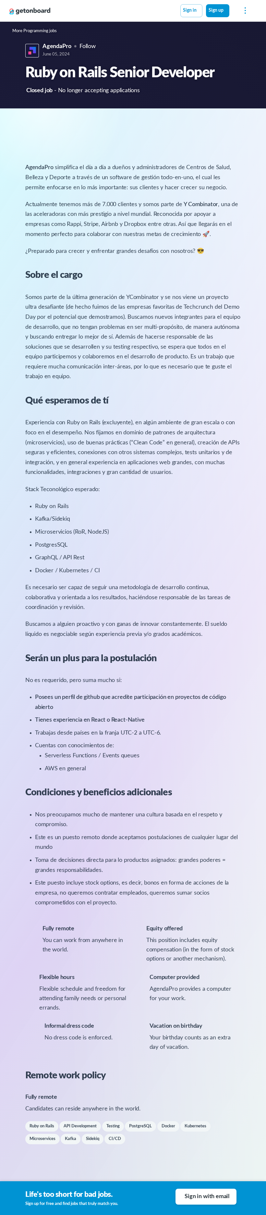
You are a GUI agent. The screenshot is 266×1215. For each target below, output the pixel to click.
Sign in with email (207, 1196)
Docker (168, 1126)
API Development (80, 1126)
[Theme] (233, 11)
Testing (113, 1126)
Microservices (42, 1139)
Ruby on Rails (42, 1126)
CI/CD (115, 1139)
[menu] (243, 11)
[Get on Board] (29, 11)
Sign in (190, 10)
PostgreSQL (140, 1126)
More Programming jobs (34, 31)
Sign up (216, 10)
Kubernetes (195, 1126)
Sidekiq (92, 1139)
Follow (87, 46)
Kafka (70, 1139)
